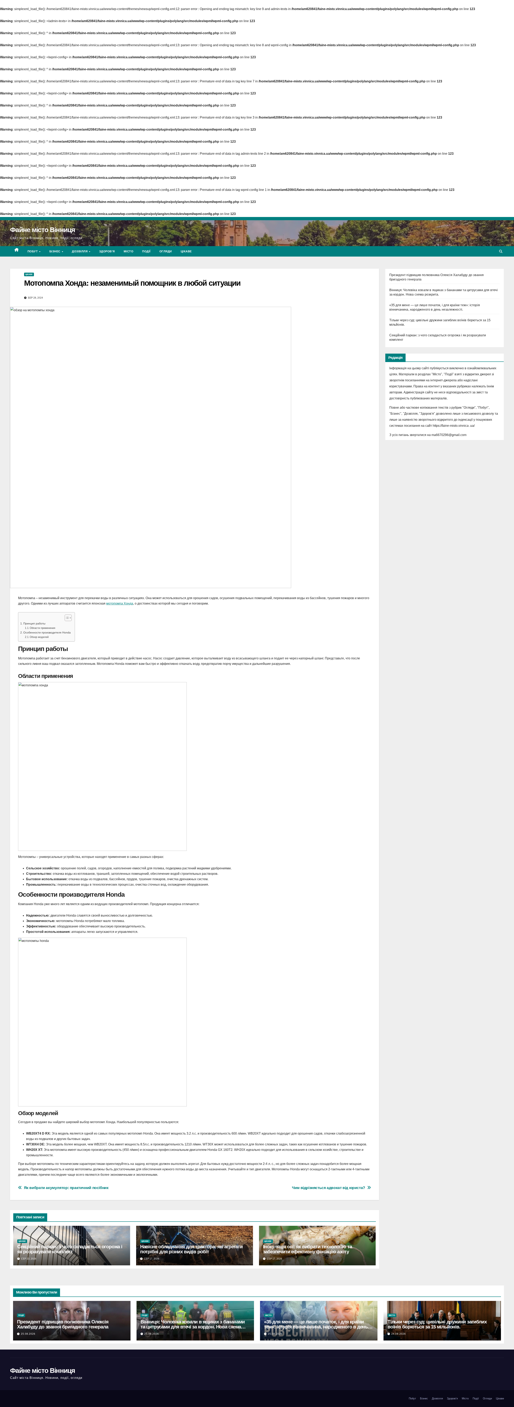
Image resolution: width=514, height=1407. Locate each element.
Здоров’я (107, 251)
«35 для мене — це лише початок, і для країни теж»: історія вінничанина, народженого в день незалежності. (316, 1326)
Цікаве (186, 251)
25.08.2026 (28, 1333)
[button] (500, 251)
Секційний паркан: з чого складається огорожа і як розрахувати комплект (69, 1249)
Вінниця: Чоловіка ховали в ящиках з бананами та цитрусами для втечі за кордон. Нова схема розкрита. (193, 1326)
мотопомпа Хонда (119, 603)
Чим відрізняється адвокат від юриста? (328, 1188)
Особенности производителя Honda (47, 632)
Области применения (42, 627)
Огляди (165, 251)
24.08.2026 (398, 1333)
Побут (33, 251)
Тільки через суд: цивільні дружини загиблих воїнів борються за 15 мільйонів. (437, 1324)
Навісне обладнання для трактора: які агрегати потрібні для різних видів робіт (191, 1249)
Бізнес (55, 251)
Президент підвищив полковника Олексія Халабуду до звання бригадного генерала (62, 1324)
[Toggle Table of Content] (66, 617)
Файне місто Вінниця (42, 229)
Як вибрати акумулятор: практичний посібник (66, 1188)
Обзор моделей (39, 637)
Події (146, 251)
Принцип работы (34, 623)
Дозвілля (80, 251)
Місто (129, 251)
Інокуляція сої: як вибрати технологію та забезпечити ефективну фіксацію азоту (307, 1249)
